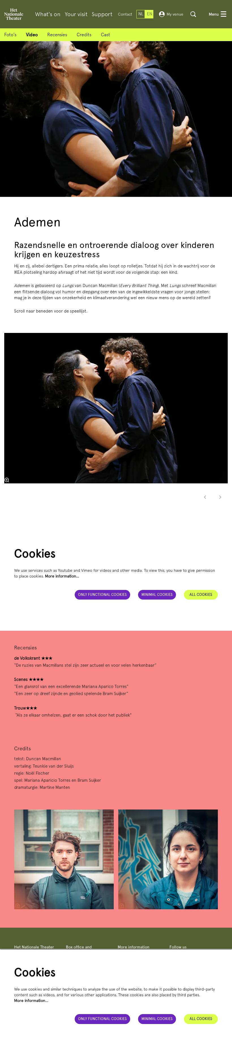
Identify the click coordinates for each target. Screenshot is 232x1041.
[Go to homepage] (13, 14)
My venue (175, 14)
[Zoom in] (6, 480)
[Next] (220, 497)
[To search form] (193, 14)
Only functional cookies (102, 594)
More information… (62, 576)
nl (140, 13)
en (149, 13)
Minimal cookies (157, 594)
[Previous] (205, 497)
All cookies (201, 594)
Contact (125, 14)
